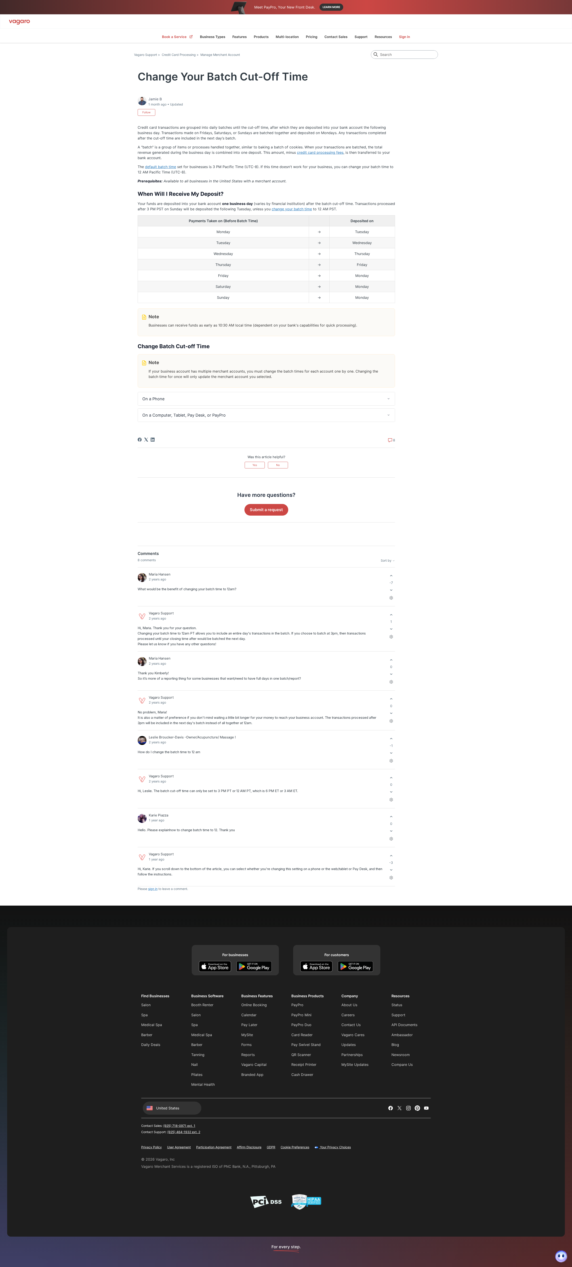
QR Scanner (301, 1054)
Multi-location (287, 37)
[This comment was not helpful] (391, 590)
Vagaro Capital (254, 1064)
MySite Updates (354, 1064)
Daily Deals (150, 1044)
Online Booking (254, 1005)
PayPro (297, 1005)
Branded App (252, 1074)
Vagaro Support (145, 55)
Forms (246, 1044)
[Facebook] (140, 440)
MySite (247, 1035)
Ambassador (402, 1035)
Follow (146, 112)
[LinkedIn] (153, 440)
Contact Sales (335, 37)
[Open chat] (561, 1256)
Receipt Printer (303, 1064)
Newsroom (400, 1054)
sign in (153, 889)
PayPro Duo (301, 1024)
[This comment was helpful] (391, 576)
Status (396, 1005)
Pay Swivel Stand (306, 1044)
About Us (349, 1005)
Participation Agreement (213, 1147)
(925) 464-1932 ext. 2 (183, 1132)
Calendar (249, 1015)
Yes (254, 465)
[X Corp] (146, 440)
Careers (348, 1015)
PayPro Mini (301, 1015)
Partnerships (352, 1054)
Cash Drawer (302, 1074)
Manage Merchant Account (220, 55)
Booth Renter (202, 1005)
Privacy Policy (151, 1147)
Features (239, 37)
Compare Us (402, 1064)
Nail (194, 1064)
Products (261, 36)
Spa (144, 1015)
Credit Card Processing (179, 55)
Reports (248, 1054)
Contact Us (351, 1024)
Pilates (196, 1074)
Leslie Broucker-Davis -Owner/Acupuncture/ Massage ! (192, 737)
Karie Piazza (158, 815)
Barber (146, 1035)
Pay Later (249, 1024)
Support (361, 37)
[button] (266, 398)
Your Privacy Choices (335, 1147)
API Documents (404, 1024)
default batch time (160, 166)
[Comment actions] (391, 598)
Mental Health (203, 1084)
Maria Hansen (159, 574)
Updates (348, 1044)
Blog (395, 1044)
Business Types (212, 37)
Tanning (197, 1054)
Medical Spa (151, 1024)
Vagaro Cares (352, 1035)
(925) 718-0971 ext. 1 (179, 1126)
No (278, 465)
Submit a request (266, 509)
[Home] (19, 21)
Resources (383, 37)
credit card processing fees (320, 152)
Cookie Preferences (295, 1147)
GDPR (271, 1147)
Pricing (311, 37)
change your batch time (292, 209)
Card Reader (302, 1035)
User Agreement (179, 1147)
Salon (146, 1005)
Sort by (386, 560)
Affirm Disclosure (249, 1147)
